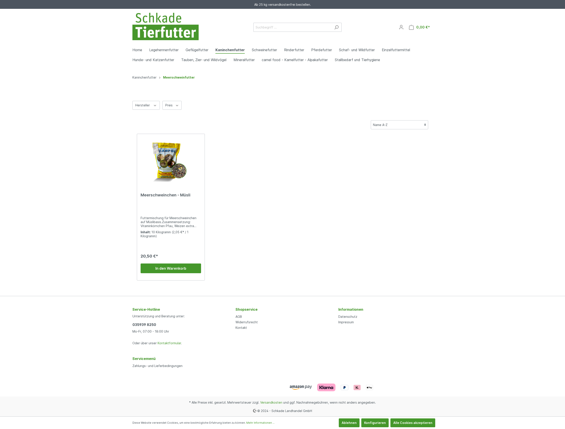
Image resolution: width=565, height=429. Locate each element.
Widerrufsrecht (246, 322)
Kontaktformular (169, 343)
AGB (238, 316)
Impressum (346, 322)
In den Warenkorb (170, 268)
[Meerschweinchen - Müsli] (171, 159)
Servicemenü (144, 358)
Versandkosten (271, 402)
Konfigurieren (375, 423)
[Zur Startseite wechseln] (165, 26)
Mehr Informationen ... (260, 422)
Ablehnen (349, 423)
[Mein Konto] (401, 27)
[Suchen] (336, 27)
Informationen (350, 309)
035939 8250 (144, 324)
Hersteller (143, 105)
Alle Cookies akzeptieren (412, 423)
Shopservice (246, 309)
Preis (169, 105)
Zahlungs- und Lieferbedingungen (157, 366)
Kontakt (241, 327)
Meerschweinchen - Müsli (165, 195)
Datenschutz (347, 316)
